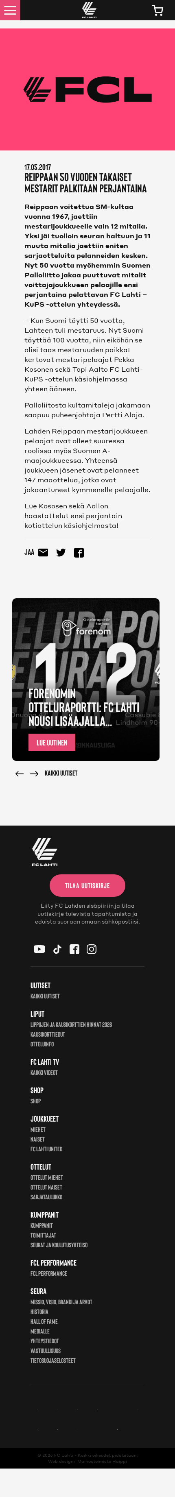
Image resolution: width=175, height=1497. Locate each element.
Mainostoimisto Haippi (102, 1461)
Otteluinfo (42, 1044)
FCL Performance (49, 1273)
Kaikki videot (44, 1072)
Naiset (38, 1139)
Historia (39, 1311)
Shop (36, 1101)
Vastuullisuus (46, 1350)
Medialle (40, 1331)
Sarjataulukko (46, 1197)
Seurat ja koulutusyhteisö (59, 1245)
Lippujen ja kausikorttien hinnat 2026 (71, 1024)
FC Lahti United (46, 1149)
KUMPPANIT (42, 1225)
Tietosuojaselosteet (53, 1360)
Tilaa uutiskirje (87, 885)
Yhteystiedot (45, 1340)
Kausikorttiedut (48, 1034)
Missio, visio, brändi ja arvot (61, 1301)
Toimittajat (43, 1235)
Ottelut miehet (47, 1177)
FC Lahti (63, 1455)
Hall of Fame (44, 1321)
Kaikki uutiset (61, 772)
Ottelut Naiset (46, 1187)
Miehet (38, 1129)
